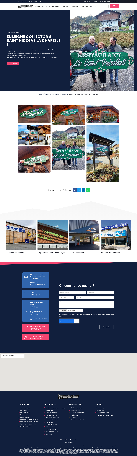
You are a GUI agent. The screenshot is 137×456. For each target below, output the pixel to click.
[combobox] (99, 6)
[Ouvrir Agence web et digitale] (60, 6)
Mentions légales (69, 442)
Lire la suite (21, 223)
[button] (75, 190)
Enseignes (65, 94)
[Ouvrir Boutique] (68, 6)
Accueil (41, 94)
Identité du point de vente (53, 94)
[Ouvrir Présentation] (79, 6)
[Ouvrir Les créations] (43, 6)
